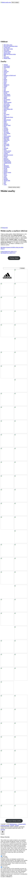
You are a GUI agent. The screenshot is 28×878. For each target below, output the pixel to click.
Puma (5, 87)
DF (4, 164)
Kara (5, 113)
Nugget (5, 72)
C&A (5, 181)
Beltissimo (6, 159)
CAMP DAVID (7, 163)
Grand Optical (7, 95)
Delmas (5, 177)
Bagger (5, 79)
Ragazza (6, 141)
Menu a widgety (15, 2)
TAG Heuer (6, 114)
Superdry (6, 128)
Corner (5, 70)
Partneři (12, 825)
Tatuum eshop (7, 53)
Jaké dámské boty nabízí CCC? (8, 253)
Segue (5, 142)
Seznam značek (22, 824)
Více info (3, 829)
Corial (5, 184)
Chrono (5, 175)
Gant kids (6, 148)
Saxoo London (7, 136)
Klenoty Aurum (7, 172)
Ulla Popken (6, 167)
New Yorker (6, 145)
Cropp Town (7, 152)
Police (5, 149)
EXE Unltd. (6, 144)
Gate (5, 89)
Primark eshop (7, 58)
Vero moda (6, 132)
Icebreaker (6, 107)
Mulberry (6, 124)
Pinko (5, 126)
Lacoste (5, 157)
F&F (5, 55)
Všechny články (14, 258)
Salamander (6, 137)
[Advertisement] (14, 24)
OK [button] (22, 828)
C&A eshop (6, 50)
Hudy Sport (6, 106)
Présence (6, 156)
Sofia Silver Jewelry (8, 155)
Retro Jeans (6, 138)
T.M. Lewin (6, 103)
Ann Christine (7, 133)
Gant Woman (7, 66)
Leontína (6, 153)
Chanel (5, 76)
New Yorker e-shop (8, 48)
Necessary (4, 856)
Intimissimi (6, 165)
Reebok (5, 93)
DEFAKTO (6, 84)
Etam (5, 74)
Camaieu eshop (7, 51)
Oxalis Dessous (7, 161)
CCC (5, 68)
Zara (5, 90)
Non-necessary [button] (4, 865)
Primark (5, 171)
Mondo (5, 101)
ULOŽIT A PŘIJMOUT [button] (6, 876)
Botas (5, 115)
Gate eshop (6, 57)
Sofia (5, 118)
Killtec (5, 121)
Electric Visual (7, 125)
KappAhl (6, 130)
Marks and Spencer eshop (10, 54)
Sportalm (6, 179)
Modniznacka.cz (13, 824)
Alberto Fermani (7, 102)
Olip (5, 146)
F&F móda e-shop (8, 44)
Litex (5, 111)
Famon (5, 134)
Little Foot (6, 71)
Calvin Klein (7, 67)
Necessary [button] (3, 854)
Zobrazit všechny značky (14, 821)
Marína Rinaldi (7, 120)
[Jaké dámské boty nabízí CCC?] (9, 251)
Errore (5, 122)
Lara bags (6, 129)
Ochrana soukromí (5, 825)
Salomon (6, 64)
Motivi (5, 173)
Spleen (5, 98)
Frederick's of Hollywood (10, 75)
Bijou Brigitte (7, 105)
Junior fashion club (8, 109)
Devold (5, 168)
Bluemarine (6, 91)
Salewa (5, 80)
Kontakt (17, 825)
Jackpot (5, 97)
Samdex (5, 169)
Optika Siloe (6, 140)
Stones (5, 110)
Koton (5, 82)
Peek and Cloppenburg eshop (10, 46)
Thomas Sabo (7, 180)
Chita (5, 78)
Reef (5, 183)
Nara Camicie (7, 94)
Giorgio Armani (7, 150)
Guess (5, 176)
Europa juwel (7, 160)
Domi (5, 83)
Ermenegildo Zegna (8, 117)
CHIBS (5, 86)
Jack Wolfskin (7, 99)
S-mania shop (7, 47)
